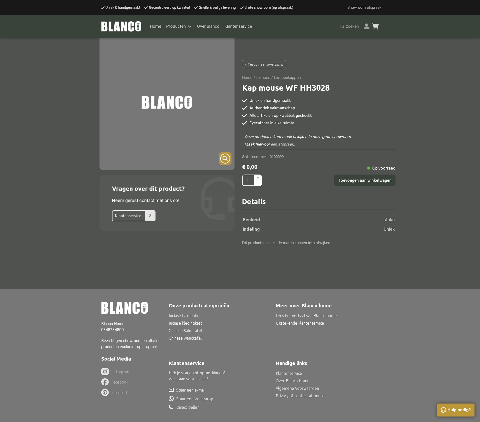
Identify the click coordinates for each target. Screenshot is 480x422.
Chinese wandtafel (185, 338)
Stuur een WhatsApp (194, 399)
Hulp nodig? (459, 409)
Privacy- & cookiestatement (300, 396)
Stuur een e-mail (191, 390)
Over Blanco (208, 26)
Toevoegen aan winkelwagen (365, 180)
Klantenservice (238, 26)
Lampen (263, 77)
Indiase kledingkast (185, 323)
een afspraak (282, 144)
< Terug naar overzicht (264, 64)
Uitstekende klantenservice (300, 323)
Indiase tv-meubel (184, 315)
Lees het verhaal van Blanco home (306, 315)
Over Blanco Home (293, 381)
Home (155, 26)
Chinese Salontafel (185, 330)
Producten (176, 26)
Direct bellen (188, 407)
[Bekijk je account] (367, 26)
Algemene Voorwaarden (297, 388)
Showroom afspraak (364, 7)
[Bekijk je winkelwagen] (375, 26)
